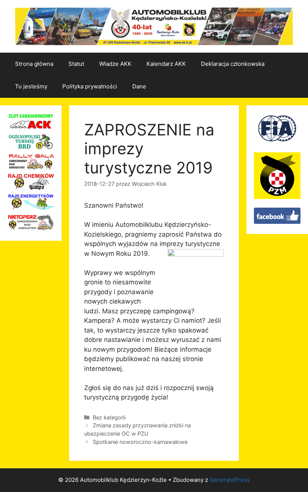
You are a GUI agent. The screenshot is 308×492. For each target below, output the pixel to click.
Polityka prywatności (89, 86)
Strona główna (34, 63)
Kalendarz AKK (166, 63)
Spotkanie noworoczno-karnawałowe (140, 442)
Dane (139, 86)
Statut (76, 63)
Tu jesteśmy (31, 86)
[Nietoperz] (31, 228)
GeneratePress (230, 479)
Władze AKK (115, 63)
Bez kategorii (109, 417)
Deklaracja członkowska (232, 63)
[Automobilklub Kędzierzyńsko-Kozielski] (277, 221)
